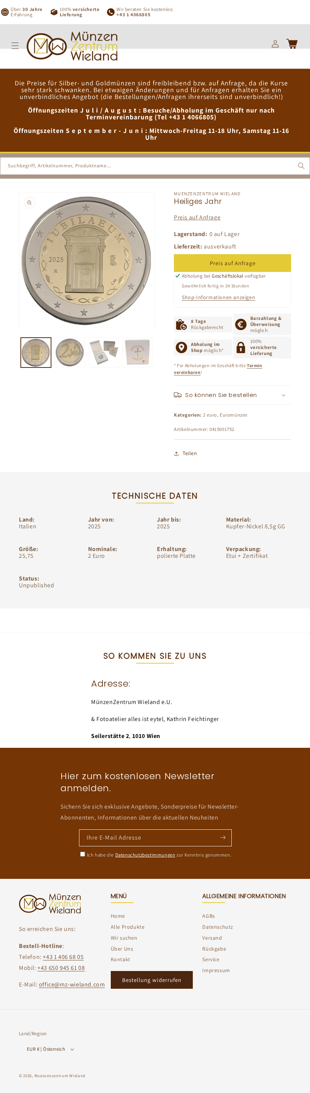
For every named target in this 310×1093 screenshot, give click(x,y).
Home (118, 915)
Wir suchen (124, 937)
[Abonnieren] (222, 837)
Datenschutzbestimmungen (145, 855)
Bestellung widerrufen (151, 979)
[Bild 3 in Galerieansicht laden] (103, 353)
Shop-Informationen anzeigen (218, 297)
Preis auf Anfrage (197, 217)
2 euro (210, 415)
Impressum (216, 970)
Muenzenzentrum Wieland (59, 1075)
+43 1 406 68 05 (63, 957)
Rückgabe (214, 948)
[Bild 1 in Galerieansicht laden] (36, 353)
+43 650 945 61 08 (61, 968)
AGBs (208, 915)
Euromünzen (234, 415)
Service (210, 959)
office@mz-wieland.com (72, 984)
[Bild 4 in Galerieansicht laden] (137, 353)
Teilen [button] (190, 453)
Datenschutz (217, 926)
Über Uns (122, 948)
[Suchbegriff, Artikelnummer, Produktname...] (301, 165)
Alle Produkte (128, 926)
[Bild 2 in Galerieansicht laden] (70, 353)
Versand (212, 937)
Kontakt (120, 959)
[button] (15, 45)
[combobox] (155, 165)
